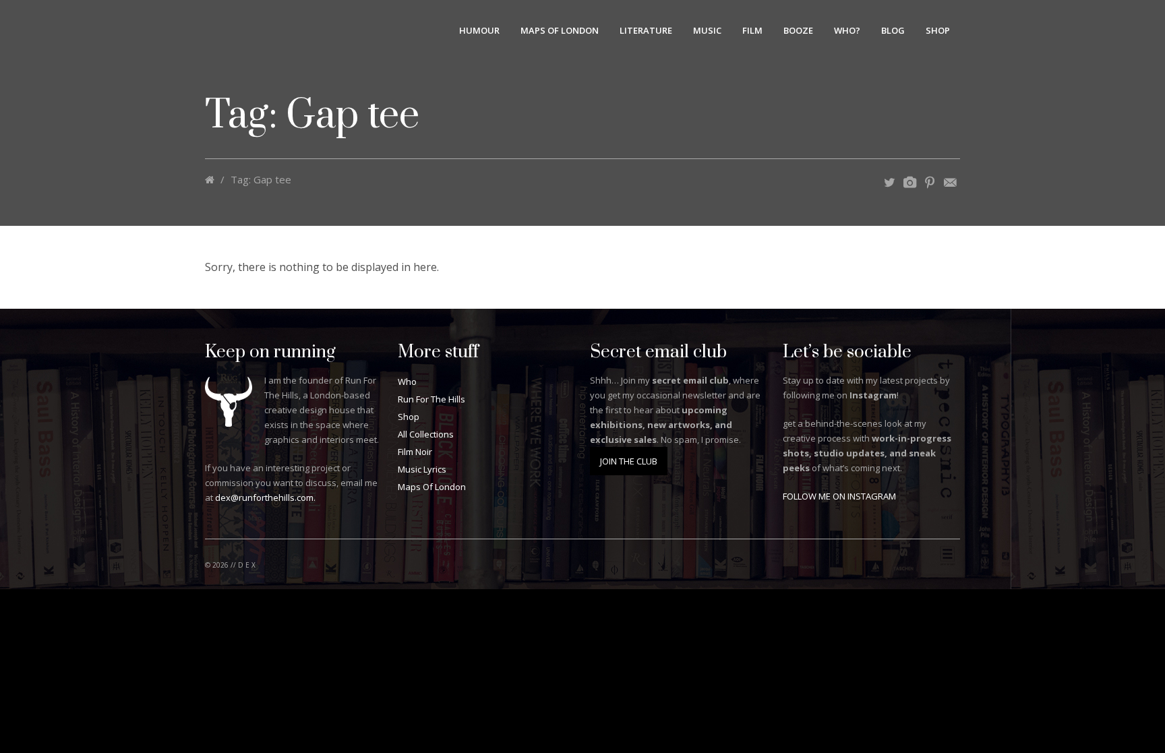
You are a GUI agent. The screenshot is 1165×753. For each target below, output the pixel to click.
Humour (479, 30)
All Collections (426, 434)
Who (407, 381)
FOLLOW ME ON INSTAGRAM (839, 496)
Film (752, 30)
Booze (798, 30)
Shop (938, 30)
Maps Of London (559, 30)
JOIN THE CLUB (628, 461)
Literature (646, 30)
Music (707, 30)
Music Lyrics (422, 469)
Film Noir (415, 452)
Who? (847, 30)
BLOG (893, 30)
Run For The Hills (431, 399)
